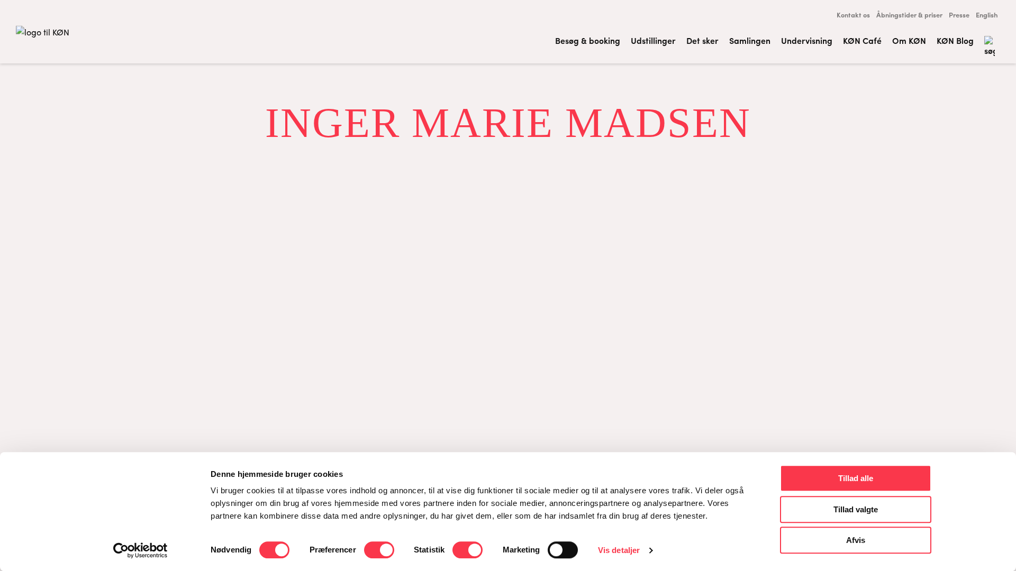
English (987, 15)
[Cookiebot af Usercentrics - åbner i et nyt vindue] (140, 550)
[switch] (379, 549)
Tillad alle (855, 478)
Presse (959, 15)
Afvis (855, 540)
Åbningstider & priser (909, 15)
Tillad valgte (855, 509)
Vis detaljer (619, 550)
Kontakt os (853, 15)
